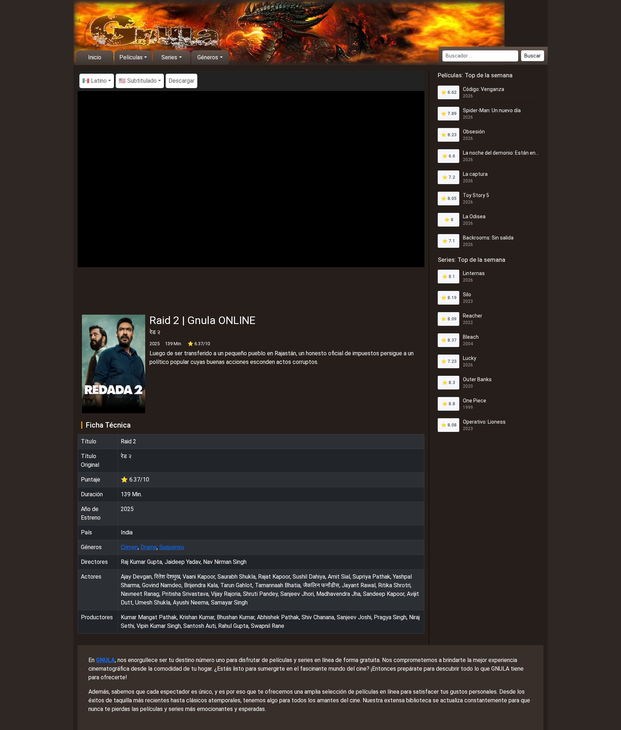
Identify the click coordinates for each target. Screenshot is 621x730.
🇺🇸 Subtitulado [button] (138, 80)
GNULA (105, 660)
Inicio (94, 57)
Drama (149, 547)
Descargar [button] (181, 80)
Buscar (532, 56)
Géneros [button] (207, 57)
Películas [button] (131, 57)
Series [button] (169, 57)
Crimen (129, 547)
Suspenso (171, 547)
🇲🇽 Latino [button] (94, 80)
